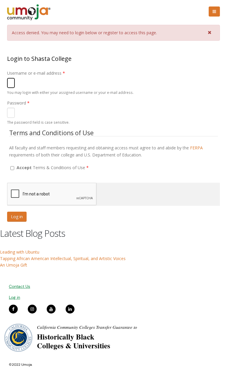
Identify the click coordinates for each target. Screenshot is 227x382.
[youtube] (51, 309)
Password (18, 103)
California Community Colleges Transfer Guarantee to (87, 327)
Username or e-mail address (36, 73)
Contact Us (19, 286)
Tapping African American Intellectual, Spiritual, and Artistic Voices (63, 258)
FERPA (196, 148)
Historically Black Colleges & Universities (73, 341)
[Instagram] (32, 309)
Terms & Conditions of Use (53, 167)
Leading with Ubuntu (19, 252)
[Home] (31, 12)
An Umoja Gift (13, 265)
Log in (14, 297)
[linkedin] (70, 309)
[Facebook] (13, 309)
